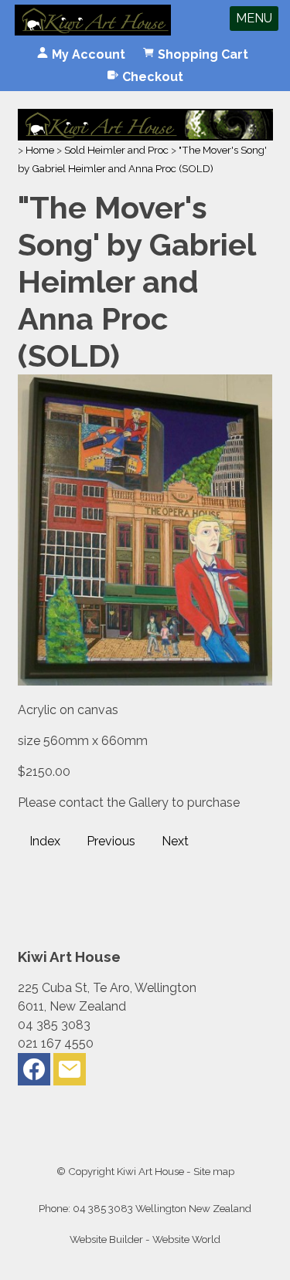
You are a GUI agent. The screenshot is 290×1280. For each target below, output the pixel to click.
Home (40, 150)
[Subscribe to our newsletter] (69, 1072)
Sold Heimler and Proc (116, 150)
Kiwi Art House (150, 1171)
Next (175, 841)
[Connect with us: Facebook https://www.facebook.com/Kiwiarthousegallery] (34, 1072)
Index (44, 841)
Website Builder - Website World (145, 1239)
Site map (213, 1171)
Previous (111, 841)
